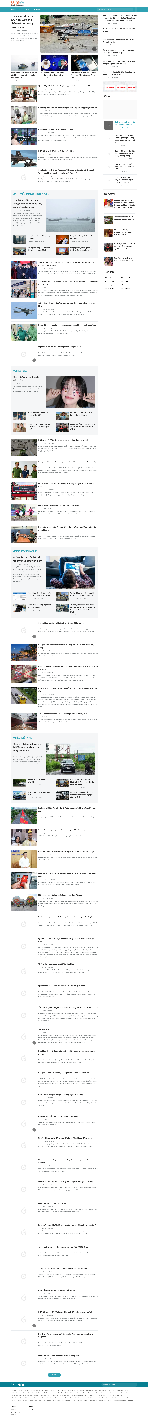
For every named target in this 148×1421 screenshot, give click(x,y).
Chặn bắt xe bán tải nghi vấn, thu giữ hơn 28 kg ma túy (61, 623)
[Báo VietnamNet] (72, 432)
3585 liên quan (51, 132)
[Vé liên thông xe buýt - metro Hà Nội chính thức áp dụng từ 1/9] (62, 596)
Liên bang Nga (125, 1397)
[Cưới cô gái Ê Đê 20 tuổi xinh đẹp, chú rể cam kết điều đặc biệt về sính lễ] (62, 427)
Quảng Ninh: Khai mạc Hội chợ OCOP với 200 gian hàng (61, 986)
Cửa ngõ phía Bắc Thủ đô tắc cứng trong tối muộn (59, 1116)
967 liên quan (50, 268)
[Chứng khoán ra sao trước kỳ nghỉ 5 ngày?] (24, 136)
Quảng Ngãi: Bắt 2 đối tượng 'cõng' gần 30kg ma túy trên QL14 (64, 86)
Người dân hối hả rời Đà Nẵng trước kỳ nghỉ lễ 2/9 (59, 347)
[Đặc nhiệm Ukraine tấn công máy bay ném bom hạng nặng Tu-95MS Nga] (24, 310)
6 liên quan (51, 350)
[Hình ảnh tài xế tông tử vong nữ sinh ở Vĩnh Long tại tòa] (108, 167)
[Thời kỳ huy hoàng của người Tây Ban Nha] (24, 971)
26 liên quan (52, 465)
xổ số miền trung (16, 1400)
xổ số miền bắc (55, 1390)
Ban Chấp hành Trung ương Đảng (84, 1397)
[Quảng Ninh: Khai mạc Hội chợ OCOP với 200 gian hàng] (24, 993)
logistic (108, 1397)
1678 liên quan (50, 176)
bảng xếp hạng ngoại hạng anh (69, 1390)
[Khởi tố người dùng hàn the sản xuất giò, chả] (24, 1297)
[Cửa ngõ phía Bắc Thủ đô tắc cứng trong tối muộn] (24, 1123)
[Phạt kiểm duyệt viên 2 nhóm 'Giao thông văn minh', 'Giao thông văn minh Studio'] (24, 534)
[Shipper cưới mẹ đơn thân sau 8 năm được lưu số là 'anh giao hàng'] (19, 427)
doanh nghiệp (47, 1400)
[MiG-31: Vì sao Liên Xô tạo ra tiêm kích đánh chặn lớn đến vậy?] (24, 1319)
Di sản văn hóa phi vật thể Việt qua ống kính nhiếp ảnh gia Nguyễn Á (67, 1225)
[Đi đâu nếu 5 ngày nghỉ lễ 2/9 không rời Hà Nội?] (19, 416)
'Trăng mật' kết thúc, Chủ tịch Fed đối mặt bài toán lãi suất (63, 1269)
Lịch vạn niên (124, 281)
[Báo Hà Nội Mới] (73, 80)
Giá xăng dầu (124, 285)
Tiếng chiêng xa (44, 1029)
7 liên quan (51, 89)
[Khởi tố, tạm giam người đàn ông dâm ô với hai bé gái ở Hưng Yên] (24, 924)
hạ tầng (110, 1400)
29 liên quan (51, 1057)
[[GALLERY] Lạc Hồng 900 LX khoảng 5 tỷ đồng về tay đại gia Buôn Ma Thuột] (62, 783)
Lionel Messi (120, 1393)
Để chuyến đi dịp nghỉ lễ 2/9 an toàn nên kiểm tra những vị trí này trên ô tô (81, 795)
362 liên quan (85, 241)
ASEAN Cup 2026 (64, 1395)
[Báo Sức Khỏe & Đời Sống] (40, 855)
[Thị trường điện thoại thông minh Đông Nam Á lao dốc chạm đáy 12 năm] (84, 63)
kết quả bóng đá (16, 1393)
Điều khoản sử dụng (15, 1411)
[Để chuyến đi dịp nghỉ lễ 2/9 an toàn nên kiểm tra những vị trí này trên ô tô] (62, 795)
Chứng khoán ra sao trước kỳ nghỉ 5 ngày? (56, 129)
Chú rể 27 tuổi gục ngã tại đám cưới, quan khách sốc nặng (62, 830)
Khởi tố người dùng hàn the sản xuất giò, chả (57, 1290)
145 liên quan (51, 1250)
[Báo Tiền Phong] (40, 132)
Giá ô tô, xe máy (109, 281)
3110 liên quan (51, 1271)
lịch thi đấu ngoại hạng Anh (78, 1395)
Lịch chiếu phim (125, 288)
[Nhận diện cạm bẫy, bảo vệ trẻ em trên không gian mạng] (70, 572)
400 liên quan (52, 110)
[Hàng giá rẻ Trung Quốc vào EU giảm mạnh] (62, 239)
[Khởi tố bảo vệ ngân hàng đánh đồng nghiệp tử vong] (24, 1102)
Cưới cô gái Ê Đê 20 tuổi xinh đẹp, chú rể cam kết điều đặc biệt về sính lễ (82, 427)
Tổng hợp (31, 1409)
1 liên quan (41, 241)
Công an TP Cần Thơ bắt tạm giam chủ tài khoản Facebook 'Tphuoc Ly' (67, 462)
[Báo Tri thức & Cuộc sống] (73, 787)
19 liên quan (50, 1340)
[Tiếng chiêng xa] (24, 1036)
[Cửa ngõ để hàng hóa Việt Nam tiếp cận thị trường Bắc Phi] (19, 251)
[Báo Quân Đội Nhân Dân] (133, 87)
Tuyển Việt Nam (117, 1395)
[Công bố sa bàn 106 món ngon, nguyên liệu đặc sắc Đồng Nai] (24, 1080)
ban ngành (23, 1395)
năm (31, 1397)
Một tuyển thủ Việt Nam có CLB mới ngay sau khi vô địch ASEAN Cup (124, 232)
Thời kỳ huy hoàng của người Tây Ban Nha (56, 964)
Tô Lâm (30, 1395)
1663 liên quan (51, 879)
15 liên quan (129, 158)
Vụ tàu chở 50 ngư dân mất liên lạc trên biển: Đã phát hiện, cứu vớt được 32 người (24, 75)
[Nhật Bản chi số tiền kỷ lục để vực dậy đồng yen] (24, 1363)
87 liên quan (127, 172)
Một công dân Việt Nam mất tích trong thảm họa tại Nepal (63, 440)
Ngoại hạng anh (35, 1390)
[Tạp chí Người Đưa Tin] (40, 328)
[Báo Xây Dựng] (40, 89)
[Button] (136, 9)
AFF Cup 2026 (45, 1390)
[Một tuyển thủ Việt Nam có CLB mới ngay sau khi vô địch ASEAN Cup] (108, 233)
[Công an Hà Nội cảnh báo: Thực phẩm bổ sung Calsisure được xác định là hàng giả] (24, 674)
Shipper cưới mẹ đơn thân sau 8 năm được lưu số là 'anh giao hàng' (39, 427)
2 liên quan (78, 432)
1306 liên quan (40, 784)
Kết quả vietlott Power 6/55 (89, 1400)
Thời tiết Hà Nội (69, 1397)
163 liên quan (27, 210)
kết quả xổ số (56, 1400)
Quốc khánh (77, 1393)
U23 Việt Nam (52, 1393)
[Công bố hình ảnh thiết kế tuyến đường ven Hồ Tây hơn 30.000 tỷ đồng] (24, 652)
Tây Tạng (36, 1395)
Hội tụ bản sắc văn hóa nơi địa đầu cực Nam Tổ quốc (60, 895)
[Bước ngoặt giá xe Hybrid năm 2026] (19, 795)
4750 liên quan (53, 814)
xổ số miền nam (58, 1397)
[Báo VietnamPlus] (43, 78)
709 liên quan (52, 1184)
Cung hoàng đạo (109, 285)
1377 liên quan (50, 309)
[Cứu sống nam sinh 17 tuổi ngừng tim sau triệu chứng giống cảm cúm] (24, 115)
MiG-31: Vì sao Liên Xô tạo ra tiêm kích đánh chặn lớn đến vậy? (65, 1312)
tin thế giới (76, 1400)
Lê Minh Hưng (89, 1390)
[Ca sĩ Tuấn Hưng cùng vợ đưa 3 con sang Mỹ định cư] (108, 261)
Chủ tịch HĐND (119, 1390)
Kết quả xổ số (109, 278)
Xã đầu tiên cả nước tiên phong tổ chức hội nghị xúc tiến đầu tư (65, 1138)
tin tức (25, 1400)
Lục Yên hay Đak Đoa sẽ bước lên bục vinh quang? (59, 505)
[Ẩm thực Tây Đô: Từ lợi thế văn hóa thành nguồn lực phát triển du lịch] (24, 1015)
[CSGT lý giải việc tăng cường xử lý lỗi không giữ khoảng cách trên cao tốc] (24, 695)
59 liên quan (83, 598)
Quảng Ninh (95, 1393)
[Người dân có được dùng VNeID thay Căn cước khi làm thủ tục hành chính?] (24, 880)
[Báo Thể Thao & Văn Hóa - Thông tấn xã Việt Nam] (40, 268)
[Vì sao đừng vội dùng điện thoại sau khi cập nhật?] (19, 608)
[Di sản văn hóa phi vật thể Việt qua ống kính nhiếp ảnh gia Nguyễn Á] (24, 1232)
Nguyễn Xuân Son (99, 1397)
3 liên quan (48, 154)
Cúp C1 (82, 1390)
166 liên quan (51, 650)
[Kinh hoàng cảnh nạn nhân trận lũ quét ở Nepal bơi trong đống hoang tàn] (108, 125)
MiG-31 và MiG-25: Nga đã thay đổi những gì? (57, 151)
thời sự (44, 1393)
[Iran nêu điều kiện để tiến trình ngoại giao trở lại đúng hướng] (54, 63)
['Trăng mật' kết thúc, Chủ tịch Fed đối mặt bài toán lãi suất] (24, 1276)
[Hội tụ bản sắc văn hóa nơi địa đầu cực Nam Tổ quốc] (24, 902)
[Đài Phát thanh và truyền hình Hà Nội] (15, 564)
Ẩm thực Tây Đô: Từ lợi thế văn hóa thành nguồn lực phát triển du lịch (68, 1008)
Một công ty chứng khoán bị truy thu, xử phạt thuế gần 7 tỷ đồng (65, 1182)
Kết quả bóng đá (125, 278)
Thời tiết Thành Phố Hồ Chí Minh (31, 1393)
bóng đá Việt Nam (53, 1395)
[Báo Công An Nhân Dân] (110, 87)
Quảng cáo (13, 1414)
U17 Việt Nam (86, 1393)
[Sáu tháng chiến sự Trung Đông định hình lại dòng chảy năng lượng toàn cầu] (70, 215)
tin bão (21, 1390)
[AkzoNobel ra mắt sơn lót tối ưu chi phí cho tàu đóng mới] (24, 721)
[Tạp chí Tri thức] (14, 384)
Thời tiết (100, 1395)
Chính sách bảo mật (15, 1412)
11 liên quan (51, 854)
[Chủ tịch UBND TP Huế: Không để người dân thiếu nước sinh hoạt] (24, 859)
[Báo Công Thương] (30, 598)
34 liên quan (52, 489)
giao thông (98, 1390)
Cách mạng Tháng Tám (35, 1400)
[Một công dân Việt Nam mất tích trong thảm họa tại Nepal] (24, 447)
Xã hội (127, 1393)
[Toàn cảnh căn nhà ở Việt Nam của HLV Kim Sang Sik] (108, 220)
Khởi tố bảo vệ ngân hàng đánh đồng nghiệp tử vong (60, 1095)
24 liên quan (51, 694)
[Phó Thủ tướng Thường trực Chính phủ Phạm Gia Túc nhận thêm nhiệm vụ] (24, 1341)
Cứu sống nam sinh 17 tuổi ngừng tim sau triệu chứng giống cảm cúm (67, 108)
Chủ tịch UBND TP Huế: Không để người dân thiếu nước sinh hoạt (66, 852)
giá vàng (14, 1390)
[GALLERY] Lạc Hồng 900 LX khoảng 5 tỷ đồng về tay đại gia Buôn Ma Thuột (82, 782)
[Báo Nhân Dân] (72, 253)
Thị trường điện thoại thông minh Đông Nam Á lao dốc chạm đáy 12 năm (83, 75)
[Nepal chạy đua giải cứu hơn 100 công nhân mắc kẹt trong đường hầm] (69, 34)
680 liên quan (50, 328)
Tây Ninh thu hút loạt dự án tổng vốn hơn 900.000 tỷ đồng (63, 1247)
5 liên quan (82, 253)
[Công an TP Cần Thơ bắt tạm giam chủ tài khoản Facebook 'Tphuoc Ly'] (24, 469)
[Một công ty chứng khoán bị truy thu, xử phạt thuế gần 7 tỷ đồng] (24, 1189)
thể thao (43, 1395)
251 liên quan (24, 30)
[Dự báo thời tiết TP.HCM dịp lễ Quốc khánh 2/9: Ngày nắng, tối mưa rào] (24, 815)
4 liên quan (40, 598)
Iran (63, 1400)
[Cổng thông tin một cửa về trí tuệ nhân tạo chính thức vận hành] (19, 596)
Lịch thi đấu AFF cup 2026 (65, 1393)
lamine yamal (92, 1395)
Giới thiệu (13, 1409)
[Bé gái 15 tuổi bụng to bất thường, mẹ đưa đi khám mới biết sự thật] (24, 332)
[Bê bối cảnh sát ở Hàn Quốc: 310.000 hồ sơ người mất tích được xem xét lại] (24, 1058)
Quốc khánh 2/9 (38, 1397)
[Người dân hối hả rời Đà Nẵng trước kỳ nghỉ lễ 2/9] (24, 354)
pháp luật (103, 1393)
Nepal (126, 1390)
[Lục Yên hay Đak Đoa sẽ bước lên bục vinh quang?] (24, 512)
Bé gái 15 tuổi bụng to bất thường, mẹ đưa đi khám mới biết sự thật (67, 325)
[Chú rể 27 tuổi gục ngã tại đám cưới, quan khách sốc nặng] (24, 837)
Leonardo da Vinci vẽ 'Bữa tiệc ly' (52, 1203)
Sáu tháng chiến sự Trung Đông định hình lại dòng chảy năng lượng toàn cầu (27, 203)
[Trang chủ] (17, 4)
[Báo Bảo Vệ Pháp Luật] (39, 879)
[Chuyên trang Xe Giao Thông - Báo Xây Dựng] (30, 785)
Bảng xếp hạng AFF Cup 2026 (20, 1397)
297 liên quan (39, 797)
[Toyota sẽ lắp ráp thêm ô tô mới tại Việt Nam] (19, 783)
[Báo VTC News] (13, 30)
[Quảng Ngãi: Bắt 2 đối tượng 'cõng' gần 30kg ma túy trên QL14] (24, 93)
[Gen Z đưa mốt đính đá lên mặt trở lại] (70, 392)
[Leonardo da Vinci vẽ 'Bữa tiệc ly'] (24, 1210)
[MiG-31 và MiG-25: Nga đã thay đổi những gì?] (24, 158)
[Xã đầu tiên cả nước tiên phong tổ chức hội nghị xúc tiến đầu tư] (24, 1145)
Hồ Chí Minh (15, 1395)
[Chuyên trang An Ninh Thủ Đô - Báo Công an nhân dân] (39, 154)
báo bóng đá (102, 1400)
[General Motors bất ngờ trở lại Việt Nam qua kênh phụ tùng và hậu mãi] (70, 759)
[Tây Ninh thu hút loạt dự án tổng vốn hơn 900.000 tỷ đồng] (24, 1254)
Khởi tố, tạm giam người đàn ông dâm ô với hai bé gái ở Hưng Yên (66, 917)
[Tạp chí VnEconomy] (29, 797)
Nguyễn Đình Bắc (107, 1390)
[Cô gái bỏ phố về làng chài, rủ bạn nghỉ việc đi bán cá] (62, 416)
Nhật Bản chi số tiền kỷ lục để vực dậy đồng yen (58, 1356)
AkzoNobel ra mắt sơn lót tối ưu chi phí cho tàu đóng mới (62, 714)
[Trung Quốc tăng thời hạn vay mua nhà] (19, 239)
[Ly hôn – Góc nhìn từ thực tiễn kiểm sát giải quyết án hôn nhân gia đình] (24, 946)
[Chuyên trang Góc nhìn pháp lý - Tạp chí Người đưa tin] (39, 176)
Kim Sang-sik (48, 1397)
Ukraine (27, 1390)
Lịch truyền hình (109, 288)
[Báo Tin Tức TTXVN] (12, 80)
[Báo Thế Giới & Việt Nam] (72, 615)
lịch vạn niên (116, 1397)
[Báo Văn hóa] (40, 508)
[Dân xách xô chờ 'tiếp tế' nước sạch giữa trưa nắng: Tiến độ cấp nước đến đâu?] (24, 1167)
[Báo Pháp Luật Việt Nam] (40, 694)
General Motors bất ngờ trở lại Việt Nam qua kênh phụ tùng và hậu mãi (27, 747)
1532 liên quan (53, 533)
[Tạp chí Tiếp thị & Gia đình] (71, 800)
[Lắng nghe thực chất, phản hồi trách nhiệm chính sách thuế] (62, 251)
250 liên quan (127, 129)
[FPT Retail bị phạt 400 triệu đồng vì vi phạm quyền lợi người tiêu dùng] (24, 491)
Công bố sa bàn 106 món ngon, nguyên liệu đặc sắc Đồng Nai (63, 1073)
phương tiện (107, 1395)
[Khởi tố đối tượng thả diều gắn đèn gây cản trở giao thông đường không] (108, 154)
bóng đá (68, 1400)
